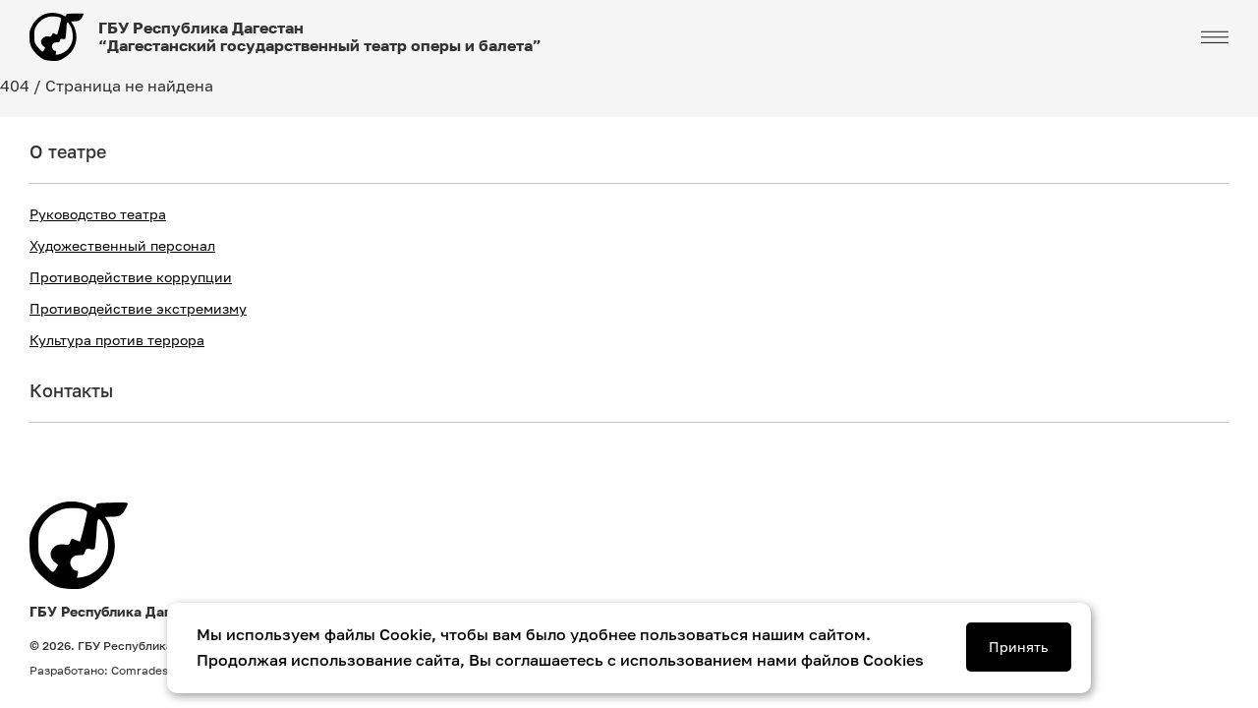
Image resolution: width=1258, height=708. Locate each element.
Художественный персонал (122, 246)
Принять (1018, 647)
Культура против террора (116, 340)
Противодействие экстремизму (138, 309)
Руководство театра (97, 214)
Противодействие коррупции (130, 277)
